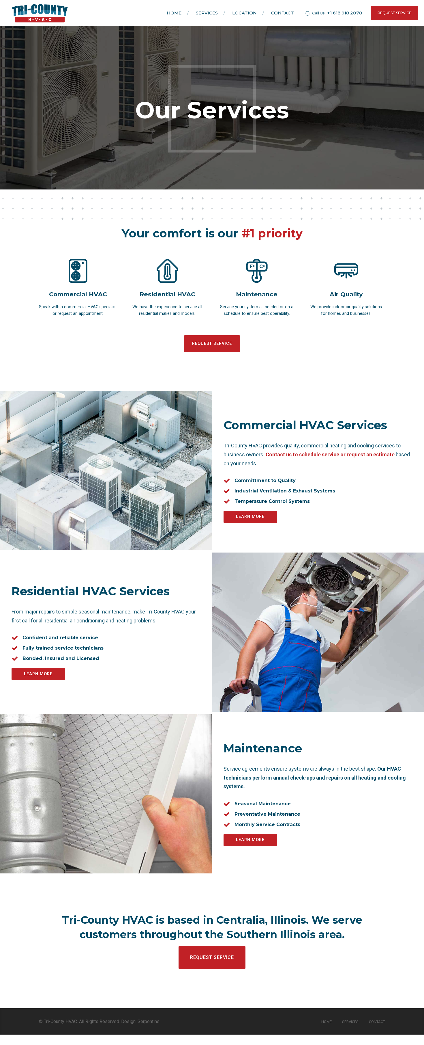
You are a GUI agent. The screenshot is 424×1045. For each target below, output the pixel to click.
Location (244, 13)
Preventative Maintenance (267, 814)
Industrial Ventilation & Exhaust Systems (284, 491)
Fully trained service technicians (63, 648)
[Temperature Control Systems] (227, 501)
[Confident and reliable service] (15, 638)
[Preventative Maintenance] (227, 814)
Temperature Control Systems (272, 501)
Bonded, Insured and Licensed (60, 658)
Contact (282, 13)
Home (174, 13)
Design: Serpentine (140, 1021)
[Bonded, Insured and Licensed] (15, 658)
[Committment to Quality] (227, 480)
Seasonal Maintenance (262, 803)
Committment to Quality (265, 480)
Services (207, 13)
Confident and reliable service (60, 637)
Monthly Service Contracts (267, 824)
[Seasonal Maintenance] (227, 804)
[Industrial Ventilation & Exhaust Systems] (227, 491)
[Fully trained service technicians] (15, 648)
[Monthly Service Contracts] (227, 824)
